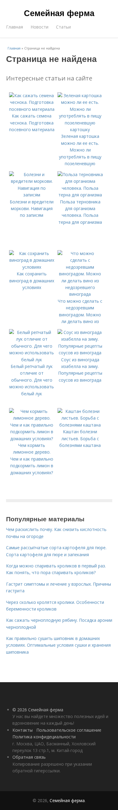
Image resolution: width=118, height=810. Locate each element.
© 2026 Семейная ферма (37, 710)
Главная (14, 27)
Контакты (22, 730)
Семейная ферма (59, 13)
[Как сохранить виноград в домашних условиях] (31, 267)
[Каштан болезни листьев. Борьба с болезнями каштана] (80, 425)
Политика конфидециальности (44, 737)
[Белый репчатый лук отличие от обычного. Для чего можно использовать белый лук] (31, 359)
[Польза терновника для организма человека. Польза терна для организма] (80, 195)
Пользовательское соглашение (68, 730)
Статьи (63, 27)
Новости (39, 27)
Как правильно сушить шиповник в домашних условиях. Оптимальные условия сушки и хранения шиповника (58, 645)
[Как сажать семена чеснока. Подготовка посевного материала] (31, 109)
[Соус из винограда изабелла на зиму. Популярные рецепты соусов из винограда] (80, 353)
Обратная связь (29, 757)
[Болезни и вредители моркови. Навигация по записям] (31, 195)
